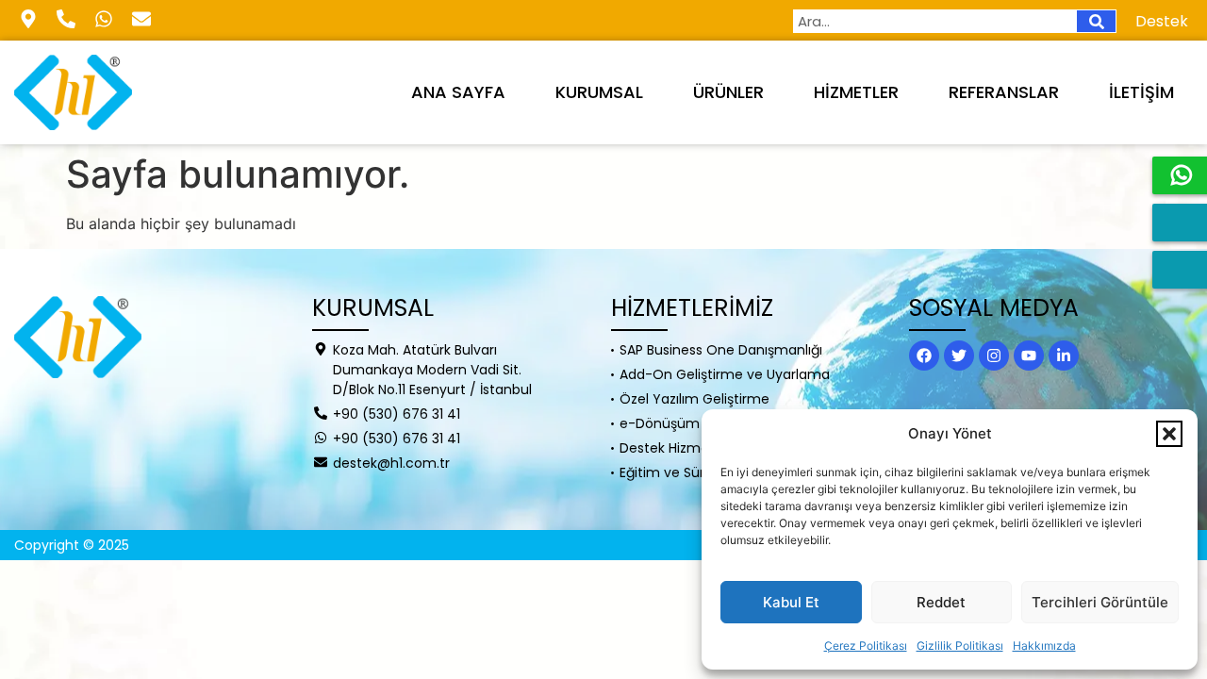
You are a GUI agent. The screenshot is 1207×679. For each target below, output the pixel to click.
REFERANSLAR (1004, 92)
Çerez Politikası (865, 645)
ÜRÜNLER (728, 92)
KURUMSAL (599, 92)
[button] (1169, 433)
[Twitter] (959, 355)
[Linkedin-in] (1064, 355)
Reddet (941, 602)
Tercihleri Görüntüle (1100, 602)
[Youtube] (1029, 355)
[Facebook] (924, 355)
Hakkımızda (1044, 645)
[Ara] (1096, 21)
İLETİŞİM (1141, 92)
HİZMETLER (856, 92)
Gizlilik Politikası (960, 645)
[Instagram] (994, 355)
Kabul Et (791, 602)
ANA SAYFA (458, 92)
